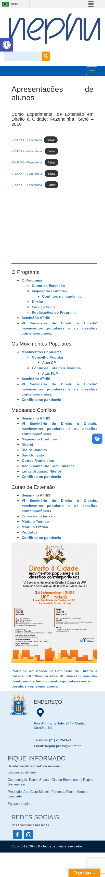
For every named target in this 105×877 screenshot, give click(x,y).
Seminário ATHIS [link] (36, 318)
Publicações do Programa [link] (54, 312)
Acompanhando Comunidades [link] (48, 466)
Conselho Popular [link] (47, 357)
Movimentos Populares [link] (42, 352)
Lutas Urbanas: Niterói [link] (41, 471)
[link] (6, 45)
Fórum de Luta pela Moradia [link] (56, 368)
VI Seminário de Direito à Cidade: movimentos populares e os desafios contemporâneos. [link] (59, 328)
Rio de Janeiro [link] (34, 450)
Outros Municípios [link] (38, 461)
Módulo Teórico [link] (35, 521)
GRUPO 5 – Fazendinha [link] (27, 184)
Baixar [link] (51, 140)
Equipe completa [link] (20, 804)
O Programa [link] (32, 280)
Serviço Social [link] (44, 307)
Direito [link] (37, 302)
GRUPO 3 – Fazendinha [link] (27, 162)
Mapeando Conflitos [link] (49, 291)
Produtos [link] (30, 532)
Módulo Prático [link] (35, 527)
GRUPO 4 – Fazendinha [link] (27, 173)
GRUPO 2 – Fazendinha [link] (27, 151)
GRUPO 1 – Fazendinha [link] (26, 140)
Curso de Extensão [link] (48, 286)
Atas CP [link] (49, 363)
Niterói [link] (27, 444)
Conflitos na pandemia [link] (62, 296)
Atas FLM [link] (50, 373)
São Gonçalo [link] (33, 455)
